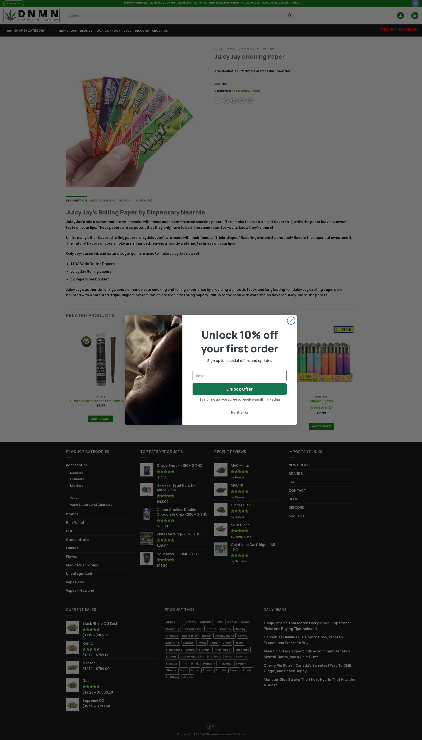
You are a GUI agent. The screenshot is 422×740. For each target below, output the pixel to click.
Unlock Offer (239, 389)
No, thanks (239, 412)
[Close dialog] (291, 320)
